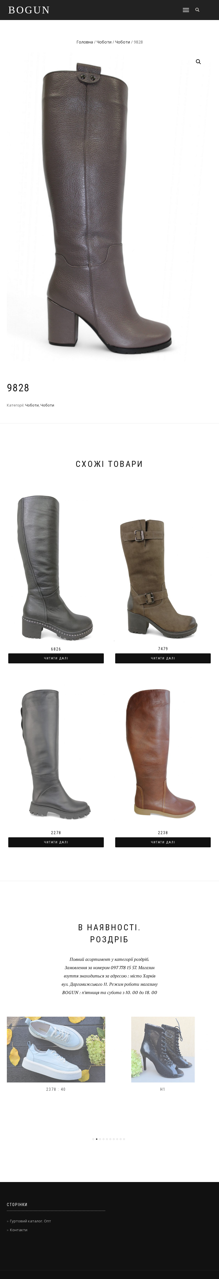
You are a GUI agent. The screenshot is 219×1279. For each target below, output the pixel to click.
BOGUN (29, 10)
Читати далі (56, 658)
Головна (84, 42)
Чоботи (104, 42)
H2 (163, 1089)
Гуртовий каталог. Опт (30, 1221)
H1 (56, 1089)
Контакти (18, 1229)
